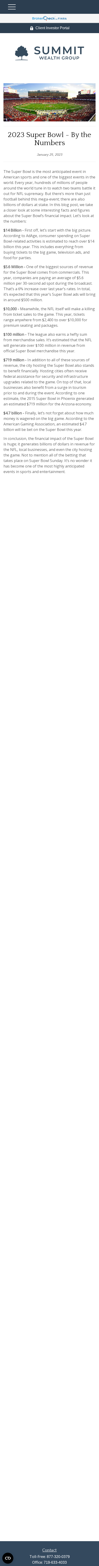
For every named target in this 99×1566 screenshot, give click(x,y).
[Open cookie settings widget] (7, 1558)
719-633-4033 (55, 1562)
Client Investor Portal (52, 28)
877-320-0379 (58, 1557)
